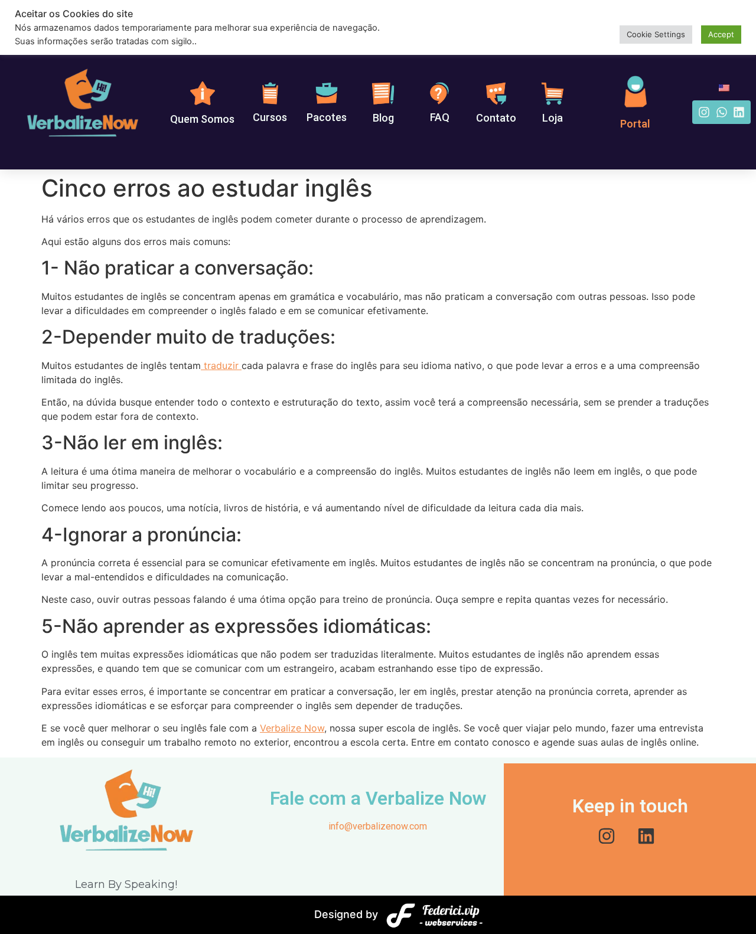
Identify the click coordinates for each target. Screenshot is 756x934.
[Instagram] (704, 112)
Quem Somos (202, 119)
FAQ (439, 117)
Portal (635, 123)
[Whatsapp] (722, 112)
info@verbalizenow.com (377, 826)
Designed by (346, 914)
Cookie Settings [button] (656, 34)
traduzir (221, 365)
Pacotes (327, 117)
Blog (383, 118)
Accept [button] (721, 34)
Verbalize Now (292, 728)
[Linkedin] (739, 112)
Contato (496, 118)
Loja (552, 118)
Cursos (270, 117)
